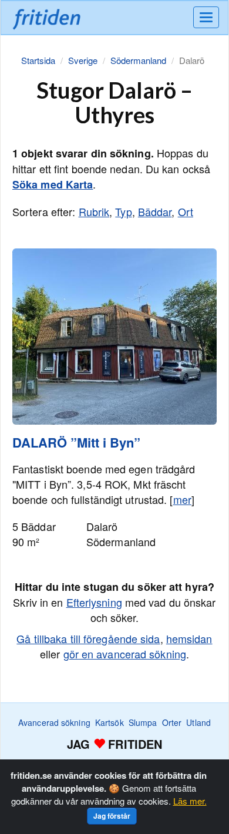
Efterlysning (94, 602)
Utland (198, 722)
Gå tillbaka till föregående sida (88, 638)
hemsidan (189, 638)
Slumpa (143, 722)
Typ (123, 211)
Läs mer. (190, 801)
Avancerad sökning (54, 722)
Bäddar (155, 211)
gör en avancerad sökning (124, 653)
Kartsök (109, 722)
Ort (185, 211)
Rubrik (94, 211)
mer (182, 499)
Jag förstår (111, 816)
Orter (172, 722)
